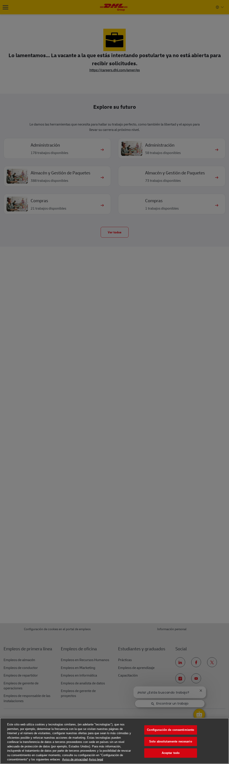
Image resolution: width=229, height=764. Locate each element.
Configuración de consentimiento (170, 729)
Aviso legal (96, 759)
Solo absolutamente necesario (170, 741)
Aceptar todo (171, 753)
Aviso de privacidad (75, 759)
